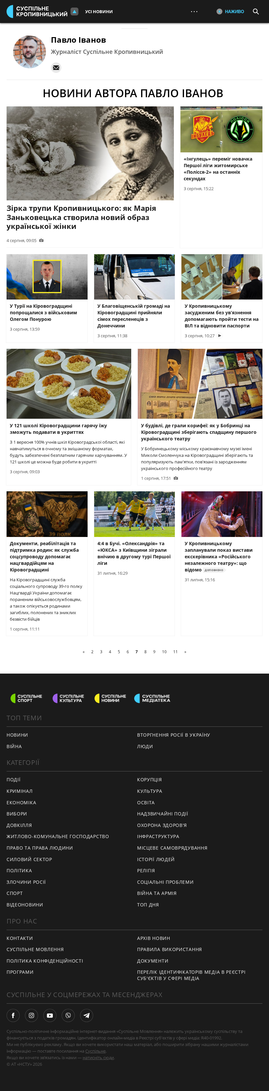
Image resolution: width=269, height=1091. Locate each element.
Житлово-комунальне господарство (58, 836)
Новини (17, 735)
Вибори (17, 814)
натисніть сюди (98, 1057)
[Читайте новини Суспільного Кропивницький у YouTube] (49, 1015)
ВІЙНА (14, 746)
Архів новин (153, 938)
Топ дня (148, 905)
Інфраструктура (158, 836)
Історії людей (156, 859)
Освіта (146, 802)
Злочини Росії (26, 882)
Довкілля (19, 825)
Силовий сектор (29, 859)
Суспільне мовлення (35, 949)
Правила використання (169, 949)
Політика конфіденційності (45, 961)
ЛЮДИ (145, 746)
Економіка (21, 802)
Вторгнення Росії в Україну (173, 735)
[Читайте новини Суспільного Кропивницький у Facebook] (13, 1015)
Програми (20, 972)
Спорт (15, 893)
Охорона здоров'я (162, 825)
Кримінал (20, 791)
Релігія (146, 870)
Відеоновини (25, 905)
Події (14, 779)
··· (194, 11)
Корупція (149, 779)
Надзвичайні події (162, 814)
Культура (149, 791)
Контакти (20, 938)
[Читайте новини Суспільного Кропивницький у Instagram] (31, 1015)
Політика (19, 870)
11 (175, 652)
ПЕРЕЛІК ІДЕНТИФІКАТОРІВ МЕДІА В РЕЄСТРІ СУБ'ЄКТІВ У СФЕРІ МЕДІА (191, 975)
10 (164, 652)
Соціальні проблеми (165, 882)
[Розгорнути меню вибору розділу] (74, 11)
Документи (152, 961)
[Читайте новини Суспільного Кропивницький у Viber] (68, 1015)
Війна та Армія (157, 893)
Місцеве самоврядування (172, 848)
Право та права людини (40, 848)
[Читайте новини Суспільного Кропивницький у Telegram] (86, 1015)
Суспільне (95, 1051)
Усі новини (99, 11)
